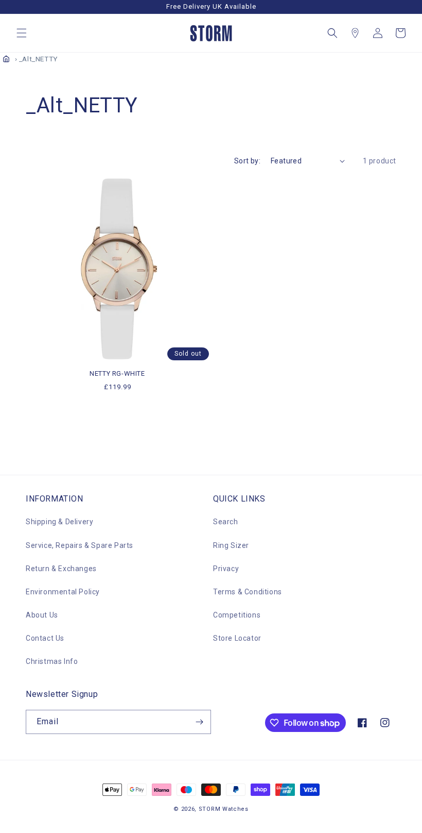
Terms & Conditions (247, 592)
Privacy (226, 568)
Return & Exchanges (61, 568)
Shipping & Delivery (59, 522)
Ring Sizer (231, 545)
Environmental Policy (63, 592)
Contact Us (45, 638)
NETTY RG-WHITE (117, 373)
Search (225, 522)
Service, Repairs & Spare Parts (79, 545)
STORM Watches (224, 809)
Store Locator (237, 638)
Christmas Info (52, 661)
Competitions (236, 615)
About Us (42, 615)
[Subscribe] (199, 722)
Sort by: (247, 161)
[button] (21, 33)
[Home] (6, 58)
